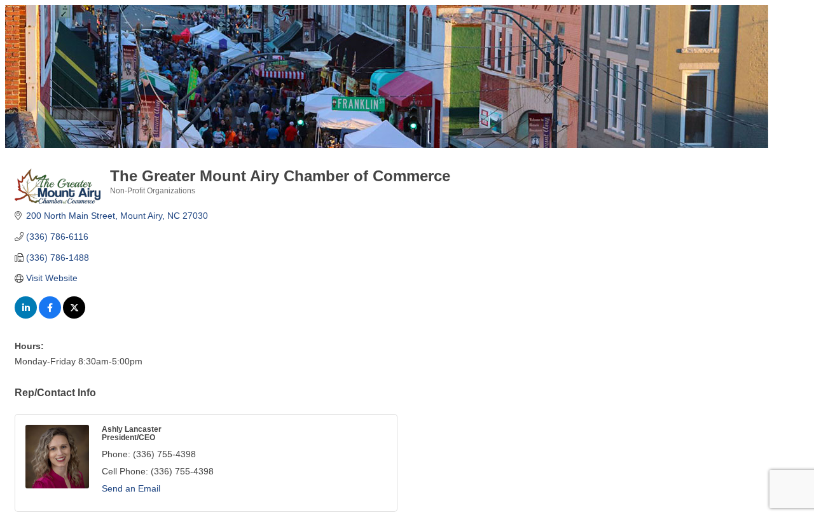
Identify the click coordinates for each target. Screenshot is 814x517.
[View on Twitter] (74, 315)
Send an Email (131, 488)
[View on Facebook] (50, 315)
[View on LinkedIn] (26, 315)
